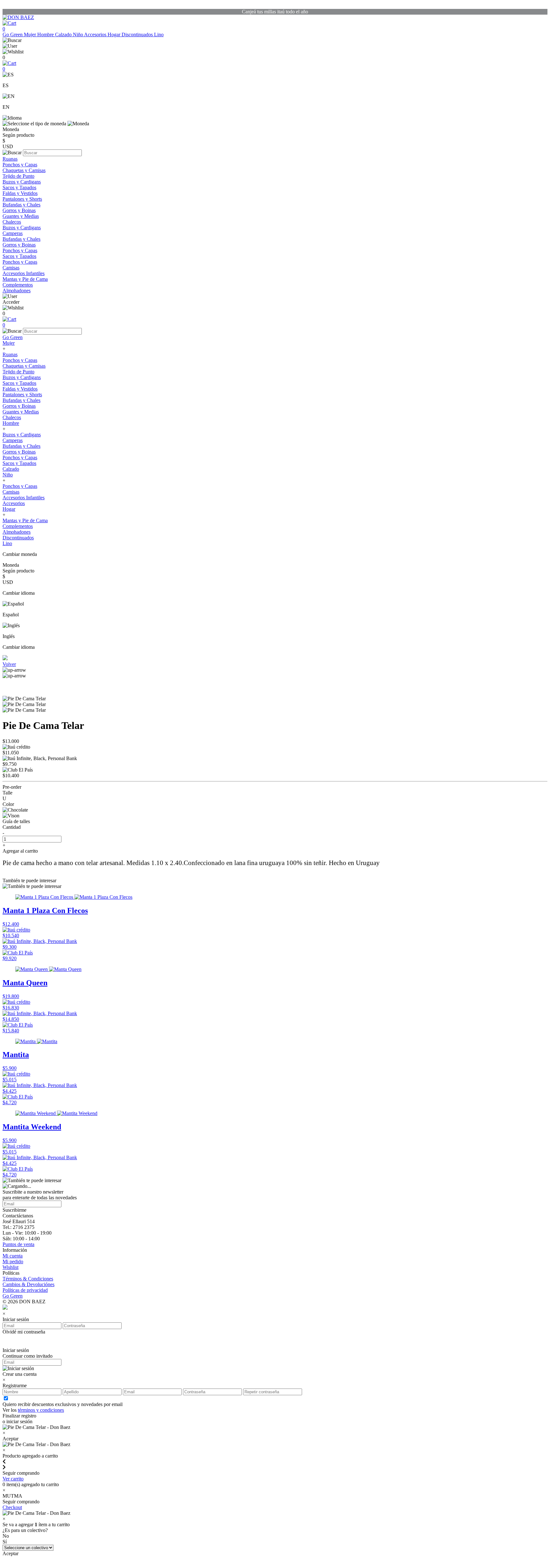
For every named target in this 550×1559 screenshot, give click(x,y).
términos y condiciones (41, 1410)
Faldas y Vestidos (20, 193)
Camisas (11, 267)
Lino (159, 34)
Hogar (115, 34)
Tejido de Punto (18, 176)
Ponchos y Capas (20, 164)
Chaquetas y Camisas (24, 170)
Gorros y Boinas (19, 210)
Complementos (18, 285)
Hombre (46, 34)
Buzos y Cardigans (22, 181)
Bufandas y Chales (21, 204)
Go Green (13, 34)
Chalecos (12, 222)
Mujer (30, 34)
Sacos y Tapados (19, 187)
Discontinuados (138, 34)
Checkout (12, 1507)
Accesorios (96, 34)
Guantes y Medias (21, 216)
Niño (78, 34)
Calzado (64, 34)
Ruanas (10, 159)
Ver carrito (13, 1478)
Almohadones (17, 290)
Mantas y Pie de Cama (25, 279)
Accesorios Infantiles (24, 273)
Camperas (13, 233)
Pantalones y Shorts (22, 199)
